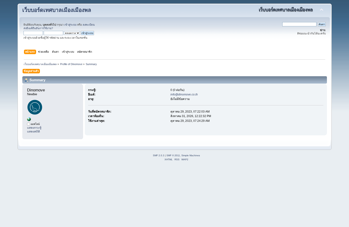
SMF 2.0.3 (158, 155)
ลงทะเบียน (89, 24)
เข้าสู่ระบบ (70, 24)
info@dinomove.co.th (184, 94)
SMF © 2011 (173, 155)
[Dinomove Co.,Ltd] (29, 120)
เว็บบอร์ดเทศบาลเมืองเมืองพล (56, 10)
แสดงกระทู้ (34, 127)
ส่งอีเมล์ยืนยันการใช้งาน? (38, 28)
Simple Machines (190, 155)
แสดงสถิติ (33, 131)
